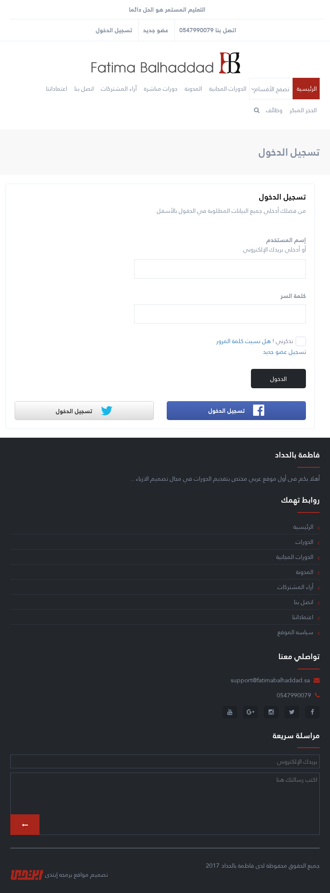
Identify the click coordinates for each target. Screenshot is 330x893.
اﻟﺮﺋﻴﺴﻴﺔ (307, 88)
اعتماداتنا (56, 88)
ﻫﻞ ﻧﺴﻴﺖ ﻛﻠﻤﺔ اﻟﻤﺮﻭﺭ (243, 341)
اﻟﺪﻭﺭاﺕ (304, 541)
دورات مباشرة (160, 88)
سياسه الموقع (295, 632)
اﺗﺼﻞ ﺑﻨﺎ (84, 88)
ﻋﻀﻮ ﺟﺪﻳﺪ (155, 30)
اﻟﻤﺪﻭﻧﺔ (193, 88)
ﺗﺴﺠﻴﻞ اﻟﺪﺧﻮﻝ (114, 30)
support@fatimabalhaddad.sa (270, 680)
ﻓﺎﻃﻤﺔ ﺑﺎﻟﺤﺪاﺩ (237, 865)
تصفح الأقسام (271, 89)
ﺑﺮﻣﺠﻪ (65, 874)
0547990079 (196, 30)
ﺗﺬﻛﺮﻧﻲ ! (282, 341)
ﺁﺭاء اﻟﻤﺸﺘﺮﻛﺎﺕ (119, 88)
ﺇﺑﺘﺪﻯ (51, 874)
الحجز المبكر (303, 110)
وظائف (274, 110)
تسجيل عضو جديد (284, 351)
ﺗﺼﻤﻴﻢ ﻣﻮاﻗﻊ (91, 874)
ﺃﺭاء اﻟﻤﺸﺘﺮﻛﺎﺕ (295, 586)
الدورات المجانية (227, 88)
